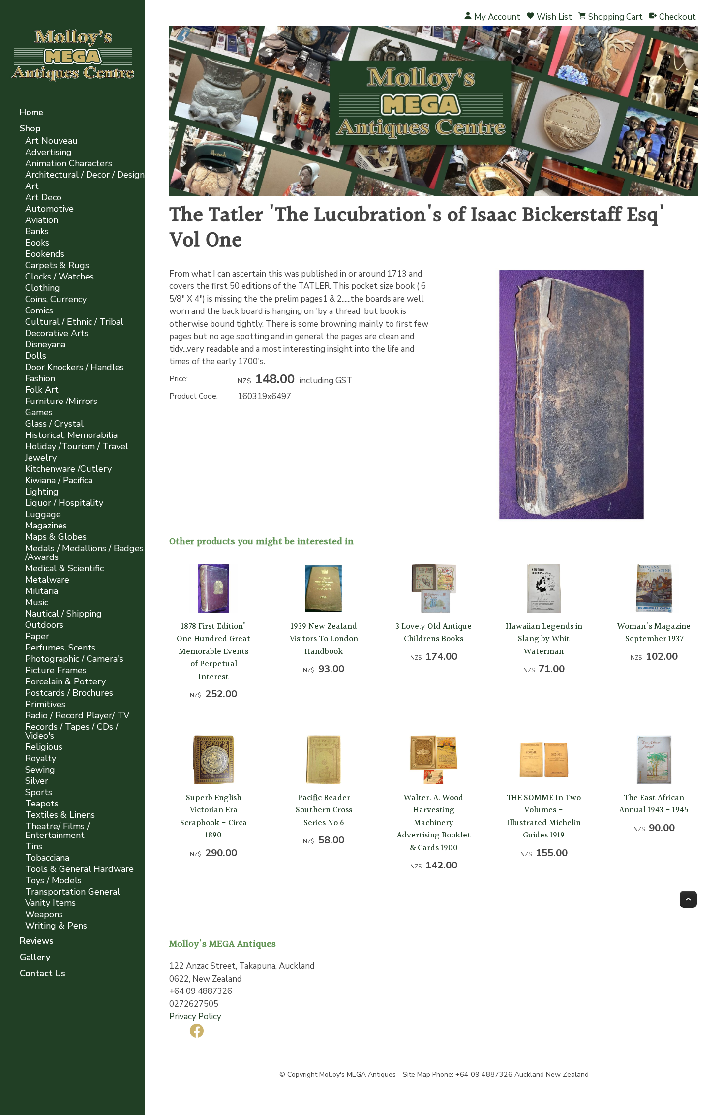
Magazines (46, 525)
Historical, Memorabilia (71, 435)
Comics (39, 310)
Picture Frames (56, 670)
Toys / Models (53, 880)
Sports (38, 792)
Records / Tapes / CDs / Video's (71, 731)
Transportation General (72, 892)
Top (688, 899)
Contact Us (42, 974)
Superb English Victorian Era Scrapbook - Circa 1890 (213, 816)
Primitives (45, 704)
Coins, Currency (56, 299)
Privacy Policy (195, 1016)
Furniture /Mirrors (61, 401)
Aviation (41, 220)
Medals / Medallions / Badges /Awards (84, 553)
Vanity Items (50, 903)
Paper (37, 636)
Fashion (40, 378)
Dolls (35, 356)
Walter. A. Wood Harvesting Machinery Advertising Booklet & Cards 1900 (434, 823)
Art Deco (43, 197)
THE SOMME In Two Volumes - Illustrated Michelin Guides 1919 (544, 816)
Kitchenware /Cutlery (68, 469)
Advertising (48, 152)
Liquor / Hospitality (64, 503)
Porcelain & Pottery (65, 681)
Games (39, 412)
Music (36, 602)
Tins (33, 846)
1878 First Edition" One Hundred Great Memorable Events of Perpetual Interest (213, 651)
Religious (43, 747)
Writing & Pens (56, 925)
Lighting (42, 491)
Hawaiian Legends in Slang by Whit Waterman (544, 639)
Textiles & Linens (60, 815)
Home (31, 113)
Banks (37, 231)
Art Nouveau (51, 141)
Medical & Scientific (64, 568)
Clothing (42, 288)
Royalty (40, 758)
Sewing (40, 769)
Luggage (43, 514)
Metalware (47, 580)
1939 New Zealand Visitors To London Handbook (324, 639)
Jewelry (41, 458)
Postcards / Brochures (69, 693)
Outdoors (44, 625)
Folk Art (42, 390)
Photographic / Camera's (74, 659)
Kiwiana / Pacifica (58, 480)
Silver (36, 781)
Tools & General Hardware (79, 869)
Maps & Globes (56, 537)
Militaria (41, 591)
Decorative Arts (57, 333)
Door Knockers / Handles (74, 367)
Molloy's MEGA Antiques (357, 1074)
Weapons (44, 914)
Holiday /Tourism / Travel (76, 446)
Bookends (44, 254)
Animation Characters (68, 163)
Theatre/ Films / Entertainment (57, 831)
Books (37, 243)
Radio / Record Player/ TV (77, 715)
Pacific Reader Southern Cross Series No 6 (324, 810)
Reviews (37, 941)
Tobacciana (47, 858)
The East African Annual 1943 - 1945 (654, 804)
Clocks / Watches (59, 276)
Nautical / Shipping (63, 614)
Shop (30, 129)
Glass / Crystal (54, 424)
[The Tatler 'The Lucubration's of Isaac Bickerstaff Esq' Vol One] (571, 519)
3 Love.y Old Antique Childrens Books (433, 633)
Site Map (416, 1074)
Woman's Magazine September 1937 (654, 633)
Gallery (35, 958)
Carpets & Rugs (57, 265)
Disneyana (45, 344)
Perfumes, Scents (60, 647)
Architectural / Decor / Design (85, 175)
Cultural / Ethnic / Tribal (74, 322)
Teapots (42, 803)
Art (32, 186)
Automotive (49, 209)
